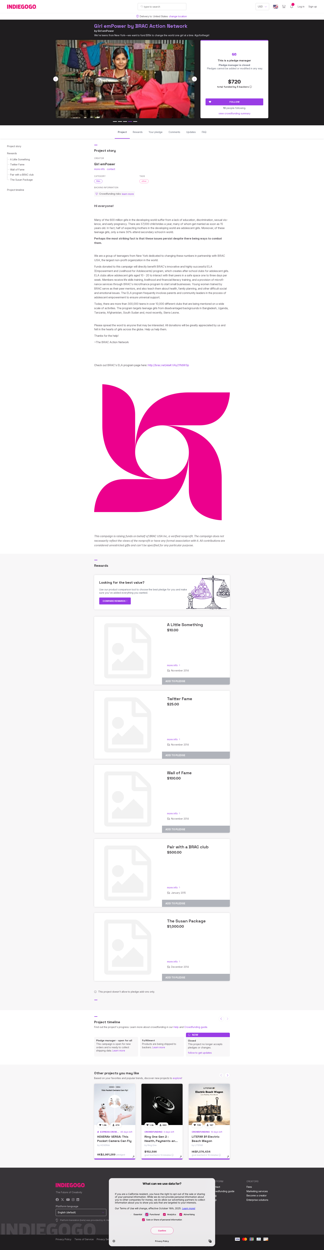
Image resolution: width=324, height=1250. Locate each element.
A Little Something (20, 159)
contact (111, 169)
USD (260, 6)
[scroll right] (194, 79)
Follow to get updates (200, 1052)
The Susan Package (21, 179)
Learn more (118, 1050)
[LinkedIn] (77, 1200)
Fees (249, 1186)
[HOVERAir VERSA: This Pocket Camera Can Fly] (114, 1104)
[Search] (142, 6)
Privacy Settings (106, 1239)
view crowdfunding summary (234, 113)
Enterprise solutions (257, 1199)
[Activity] (292, 6)
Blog (214, 1195)
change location (178, 16)
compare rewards (114, 601)
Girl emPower (106, 30)
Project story (14, 146)
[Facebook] (57, 1200)
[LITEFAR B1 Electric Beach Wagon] (209, 1104)
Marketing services (257, 1191)
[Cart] (284, 6)
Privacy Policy (63, 1239)
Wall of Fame (17, 169)
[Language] (275, 6)
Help (176, 1027)
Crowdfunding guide (195, 1027)
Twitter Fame (17, 164)
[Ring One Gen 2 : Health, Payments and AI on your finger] (162, 1104)
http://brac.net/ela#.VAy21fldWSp (168, 365)
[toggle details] (135, 1158)
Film (98, 181)
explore (177, 1078)
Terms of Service (84, 1239)
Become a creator (257, 1195)
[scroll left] (55, 79)
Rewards (12, 153)
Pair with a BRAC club (22, 174)
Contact (215, 1186)
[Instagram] (73, 1200)
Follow (234, 101)
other (144, 181)
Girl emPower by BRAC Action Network (140, 26)
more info (99, 169)
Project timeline (15, 189)
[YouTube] (68, 1200)
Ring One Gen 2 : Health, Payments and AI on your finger (160, 1141)
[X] (62, 1200)
